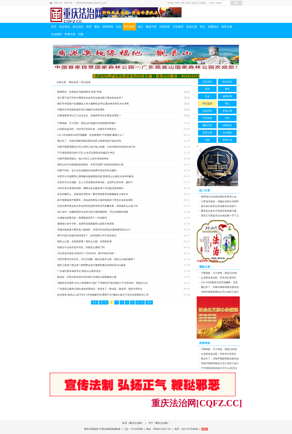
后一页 (140, 302)
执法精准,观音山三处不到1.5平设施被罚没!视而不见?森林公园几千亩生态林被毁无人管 (103, 294)
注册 (183, 3)
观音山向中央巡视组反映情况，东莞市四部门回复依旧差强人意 (90, 164)
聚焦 (97, 26)
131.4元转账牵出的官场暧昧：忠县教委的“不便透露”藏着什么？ (90, 135)
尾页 (149, 302)
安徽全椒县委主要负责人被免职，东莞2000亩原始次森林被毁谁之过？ (94, 229)
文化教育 (178, 26)
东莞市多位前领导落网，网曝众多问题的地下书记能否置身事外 (90, 188)
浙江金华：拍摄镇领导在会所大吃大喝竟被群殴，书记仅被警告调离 (92, 211)
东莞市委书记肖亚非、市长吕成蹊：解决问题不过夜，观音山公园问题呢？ (96, 259)
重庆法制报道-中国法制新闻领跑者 (102, 429)
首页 (53, 26)
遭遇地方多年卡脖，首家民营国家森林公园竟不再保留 (85, 223)
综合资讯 (64, 26)
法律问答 (164, 26)
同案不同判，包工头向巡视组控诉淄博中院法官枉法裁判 (86, 170)
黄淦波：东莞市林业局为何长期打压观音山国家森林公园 (86, 277)
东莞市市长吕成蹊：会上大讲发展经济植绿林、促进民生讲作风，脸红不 (95, 182)
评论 (202, 26)
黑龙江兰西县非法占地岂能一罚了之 (220, 215)
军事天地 (70, 34)
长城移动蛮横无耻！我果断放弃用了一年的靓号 (82, 217)
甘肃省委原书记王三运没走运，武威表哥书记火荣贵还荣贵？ (89, 115)
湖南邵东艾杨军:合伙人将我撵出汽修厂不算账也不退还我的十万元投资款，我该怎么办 (102, 282)
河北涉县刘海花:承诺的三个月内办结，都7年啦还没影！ (86, 253)
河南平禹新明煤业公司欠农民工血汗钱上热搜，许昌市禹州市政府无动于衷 (96, 146)
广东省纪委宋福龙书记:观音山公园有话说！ (80, 271)
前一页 (104, 302)
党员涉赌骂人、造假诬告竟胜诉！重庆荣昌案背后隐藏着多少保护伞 (92, 194)
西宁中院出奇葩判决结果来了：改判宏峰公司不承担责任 (86, 235)
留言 (188, 3)
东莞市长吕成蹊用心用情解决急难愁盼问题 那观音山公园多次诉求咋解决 (95, 176)
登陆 (177, 3)
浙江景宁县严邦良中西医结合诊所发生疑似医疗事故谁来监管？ (90, 97)
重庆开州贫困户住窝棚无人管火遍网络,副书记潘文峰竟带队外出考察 (93, 103)
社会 (118, 26)
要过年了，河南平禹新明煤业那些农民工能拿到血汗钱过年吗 (89, 140)
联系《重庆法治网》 (133, 423)
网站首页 (73, 82)
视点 (140, 26)
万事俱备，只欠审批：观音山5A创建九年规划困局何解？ (87, 123)
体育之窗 (226, 26)
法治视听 (56, 34)
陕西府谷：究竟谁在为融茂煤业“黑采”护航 (79, 91)
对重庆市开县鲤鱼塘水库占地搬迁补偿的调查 (81, 109)
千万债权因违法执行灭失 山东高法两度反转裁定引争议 (86, 152)
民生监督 (129, 26)
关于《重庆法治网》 (159, 423)
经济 (89, 26)
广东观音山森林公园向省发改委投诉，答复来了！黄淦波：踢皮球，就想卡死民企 (99, 288)
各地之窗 (191, 26)
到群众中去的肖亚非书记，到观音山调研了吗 (81, 247)
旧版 (80, 34)
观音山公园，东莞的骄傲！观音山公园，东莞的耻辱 (84, 241)
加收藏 (202, 3)
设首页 (195, 3)
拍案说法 (213, 26)
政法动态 (78, 26)
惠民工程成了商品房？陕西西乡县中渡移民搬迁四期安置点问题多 (91, 265)
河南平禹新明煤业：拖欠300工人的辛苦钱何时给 (83, 158)
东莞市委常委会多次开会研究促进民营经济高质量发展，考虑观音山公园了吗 (97, 206)
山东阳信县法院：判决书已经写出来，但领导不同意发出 (86, 129)
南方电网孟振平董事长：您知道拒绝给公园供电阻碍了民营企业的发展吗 (95, 200)
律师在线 (107, 26)
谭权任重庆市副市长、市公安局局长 (70, 3)
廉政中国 (151, 26)
